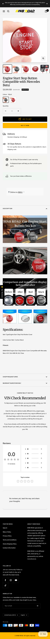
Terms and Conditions (9, 540)
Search (5, 528)
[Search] (8, 11)
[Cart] (46, 11)
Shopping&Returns (10, 377)
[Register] (37, 606)
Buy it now (25, 125)
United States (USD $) (10, 615)
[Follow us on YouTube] (15, 580)
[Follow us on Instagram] (10, 580)
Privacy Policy (7, 536)
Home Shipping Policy (10, 544)
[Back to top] (43, 623)
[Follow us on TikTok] (5, 585)
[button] (34, 449)
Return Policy (7, 532)
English (23, 615)
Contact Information (9, 548)
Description (7, 209)
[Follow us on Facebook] (5, 580)
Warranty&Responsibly (12, 383)
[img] (11, 459)
